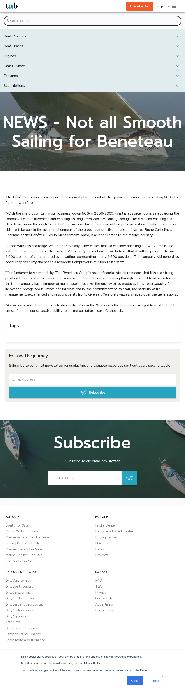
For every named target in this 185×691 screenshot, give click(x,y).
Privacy (100, 592)
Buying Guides (106, 537)
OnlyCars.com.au (18, 592)
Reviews (102, 555)
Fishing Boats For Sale (22, 543)
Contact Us (103, 598)
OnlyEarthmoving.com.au (24, 604)
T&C (98, 586)
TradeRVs (13, 622)
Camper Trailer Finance (23, 634)
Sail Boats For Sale (20, 561)
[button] (92, 36)
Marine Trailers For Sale (23, 549)
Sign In (163, 6)
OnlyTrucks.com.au (19, 598)
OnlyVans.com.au (18, 580)
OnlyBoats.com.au (19, 586)
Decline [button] (154, 680)
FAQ (98, 580)
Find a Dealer (105, 525)
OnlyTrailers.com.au (20, 610)
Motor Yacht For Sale (21, 531)
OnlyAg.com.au (16, 616)
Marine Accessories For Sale (27, 537)
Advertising (104, 604)
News (99, 549)
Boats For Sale (17, 525)
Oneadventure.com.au (22, 628)
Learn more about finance (25, 640)
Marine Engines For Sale (23, 555)
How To (101, 543)
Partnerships (105, 610)
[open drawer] (174, 6)
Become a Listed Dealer (114, 531)
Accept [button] (135, 680)
